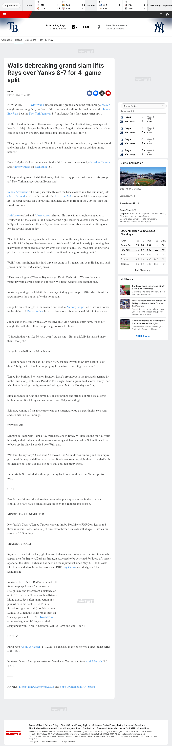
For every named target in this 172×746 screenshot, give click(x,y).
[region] (143, 252)
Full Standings (143, 270)
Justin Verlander (30, 646)
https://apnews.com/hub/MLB (36, 686)
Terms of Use (35, 725)
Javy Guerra (69, 567)
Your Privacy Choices (70, 728)
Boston (124, 254)
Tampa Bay (126, 245)
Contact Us (88, 728)
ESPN (20, 14)
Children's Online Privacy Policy (107, 725)
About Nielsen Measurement (43, 728)
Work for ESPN (127, 728)
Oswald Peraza (47, 617)
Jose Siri (105, 105)
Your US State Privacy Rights (75, 725)
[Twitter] (102, 93)
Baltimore (125, 264)
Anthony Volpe (75, 307)
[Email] (108, 93)
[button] (161, 14)
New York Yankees (40, 113)
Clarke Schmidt (16, 196)
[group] (143, 119)
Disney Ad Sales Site (107, 728)
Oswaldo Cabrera (100, 162)
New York (125, 250)
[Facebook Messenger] (95, 93)
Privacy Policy (51, 725)
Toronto (124, 259)
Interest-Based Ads (135, 725)
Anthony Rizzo (21, 167)
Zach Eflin (41, 167)
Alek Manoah (94, 661)
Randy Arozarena (17, 192)
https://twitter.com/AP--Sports (77, 686)
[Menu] (4, 14)
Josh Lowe (13, 215)
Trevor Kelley (35, 311)
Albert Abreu (42, 215)
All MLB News (143, 336)
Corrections (143, 728)
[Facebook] (89, 93)
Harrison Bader (64, 196)
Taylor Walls (36, 105)
